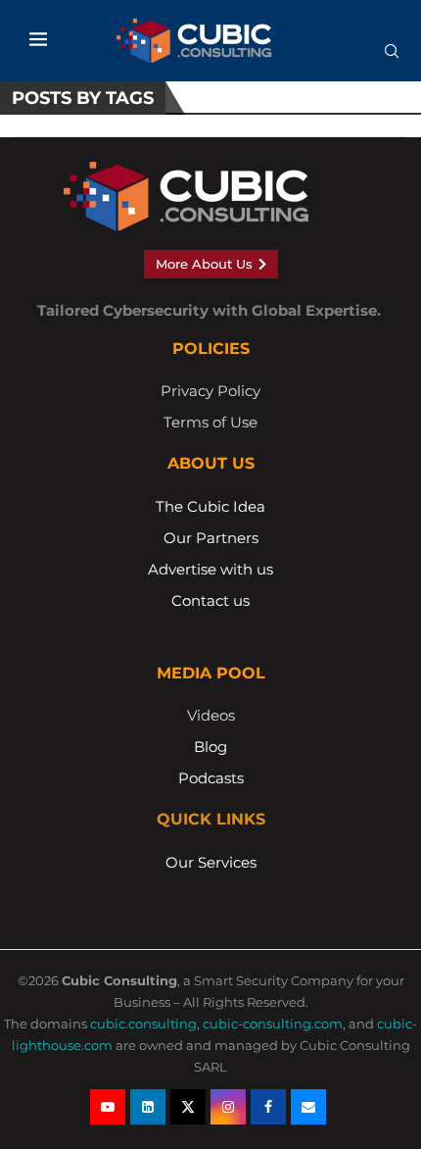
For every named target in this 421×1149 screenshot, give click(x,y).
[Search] (391, 58)
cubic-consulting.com (273, 1023)
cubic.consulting (143, 1023)
